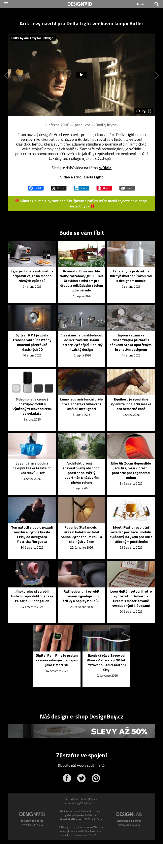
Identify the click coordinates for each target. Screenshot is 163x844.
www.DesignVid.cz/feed (87, 811)
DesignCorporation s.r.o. (75, 827)
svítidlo (105, 168)
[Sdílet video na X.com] (59, 186)
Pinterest (96, 778)
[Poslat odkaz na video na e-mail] (127, 186)
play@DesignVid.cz (86, 803)
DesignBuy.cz (79, 206)
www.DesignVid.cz (32, 825)
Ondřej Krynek (106, 125)
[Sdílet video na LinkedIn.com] (81, 186)
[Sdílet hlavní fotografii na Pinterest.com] (104, 186)
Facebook (67, 778)
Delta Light (93, 177)
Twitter (81, 778)
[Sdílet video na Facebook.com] (36, 186)
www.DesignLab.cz (129, 825)
